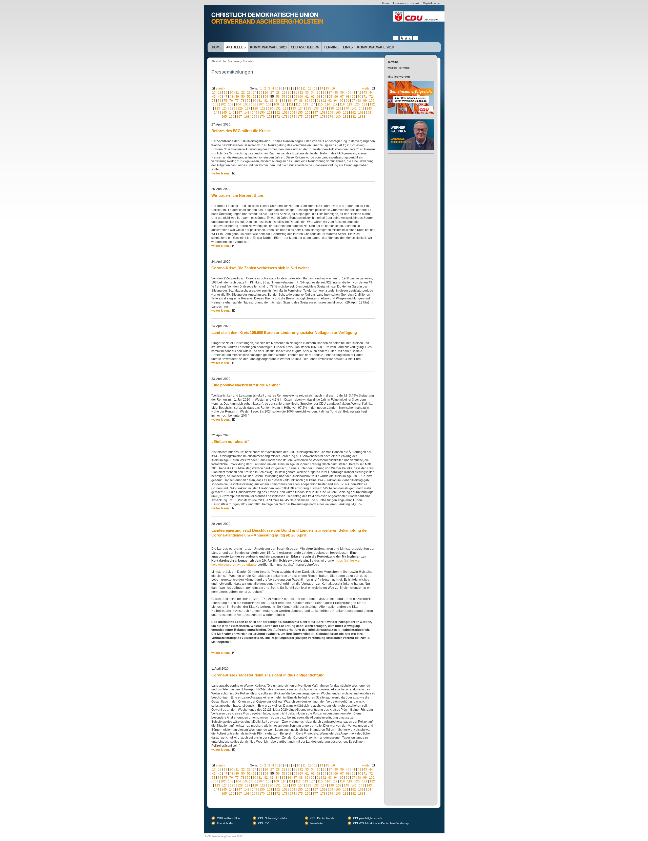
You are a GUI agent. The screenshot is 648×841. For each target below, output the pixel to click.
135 (308, 108)
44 (371, 92)
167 (239, 116)
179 (330, 116)
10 (298, 88)
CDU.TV (263, 823)
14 (321, 88)
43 (365, 92)
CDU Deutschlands (322, 818)
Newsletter (316, 823)
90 (312, 100)
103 (230, 104)
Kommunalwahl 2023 (268, 47)
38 (336, 92)
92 (324, 100)
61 (307, 96)
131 (278, 108)
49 (237, 96)
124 (225, 108)
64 (324, 96)
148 (247, 112)
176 (307, 116)
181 (345, 116)
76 (231, 100)
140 (346, 108)
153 (285, 112)
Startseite (233, 61)
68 (348, 96)
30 (289, 92)
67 (342, 96)
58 (289, 96)
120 (357, 104)
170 (262, 116)
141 (354, 108)
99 (365, 100)
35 (318, 92)
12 (310, 88)
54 (266, 96)
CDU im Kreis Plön (228, 818)
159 (330, 112)
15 (327, 88)
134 (300, 108)
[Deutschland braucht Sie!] (411, 82)
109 (276, 104)
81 (260, 100)
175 (300, 116)
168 (247, 116)
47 (225, 96)
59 (295, 96)
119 (349, 104)
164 (368, 112)
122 (372, 104)
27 (272, 92)
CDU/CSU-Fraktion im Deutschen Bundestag (381, 823)
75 (225, 100)
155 (300, 112)
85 (283, 100)
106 (253, 104)
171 (269, 116)
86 (289, 100)
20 (231, 92)
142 (361, 108)
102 (223, 104)
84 (277, 100)
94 (336, 100)
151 (269, 112)
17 (214, 92)
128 (255, 108)
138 (331, 108)
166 (231, 116)
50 (243, 96)
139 (338, 108)
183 (360, 116)
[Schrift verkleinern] (409, 39)
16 (333, 88)
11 (304, 88)
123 (217, 108)
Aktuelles (236, 47)
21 (237, 92)
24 (254, 92)
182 (353, 116)
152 (277, 112)
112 (298, 104)
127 (247, 108)
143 (369, 108)
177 (315, 116)
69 (353, 96)
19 (225, 92)
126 (240, 108)
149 (254, 112)
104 (238, 104)
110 (283, 104)
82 (266, 100)
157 (315, 112)
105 (246, 104)
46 (219, 96)
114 (312, 104)
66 (336, 96)
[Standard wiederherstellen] (405, 39)
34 (313, 92)
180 (338, 116)
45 (214, 96)
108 (268, 104)
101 (215, 104)
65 (330, 96)
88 (301, 100)
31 (295, 92)
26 (266, 92)
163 (360, 112)
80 (254, 100)
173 (285, 116)
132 (285, 108)
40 (348, 92)
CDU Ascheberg (305, 47)
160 (338, 112)
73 (213, 100)
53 (260, 96)
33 (307, 92)
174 (292, 116)
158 (323, 112)
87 (295, 100)
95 (341, 100)
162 (353, 112)
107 (261, 104)
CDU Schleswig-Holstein (273, 818)
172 (277, 116)
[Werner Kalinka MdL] (411, 121)
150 (262, 112)
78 (243, 100)
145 (224, 112)
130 (270, 108)
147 (239, 112)
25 (260, 92)
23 (249, 92)
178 (323, 116)
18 (219, 92)
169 (254, 116)
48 (231, 96)
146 (231, 112)
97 (353, 100)
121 (364, 104)
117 (334, 104)
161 (345, 112)
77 (237, 100)
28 (278, 92)
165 (224, 116)
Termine (331, 47)
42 (359, 92)
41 (353, 92)
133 (293, 108)
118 (342, 104)
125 (232, 108)
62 (313, 96)
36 (324, 92)
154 (292, 112)
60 (301, 96)
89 (307, 100)
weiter (366, 88)
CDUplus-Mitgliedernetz (367, 818)
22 (243, 92)
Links (348, 47)
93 (330, 100)
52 (254, 96)
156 (307, 112)
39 (342, 92)
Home (217, 47)
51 (249, 96)
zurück (220, 88)
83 (272, 100)
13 (315, 88)
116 (327, 104)
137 (323, 108)
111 (291, 104)
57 (284, 96)
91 (318, 100)
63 (318, 96)
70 (359, 96)
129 (263, 108)
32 (301, 92)
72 (371, 96)
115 (320, 104)
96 (347, 100)
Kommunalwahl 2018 (375, 47)
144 (216, 112)
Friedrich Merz (226, 823)
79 (248, 100)
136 (316, 108)
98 (359, 100)
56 (278, 96)
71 (365, 96)
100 (371, 100)
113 (305, 104)
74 (219, 100)
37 (330, 92)
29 (284, 92)
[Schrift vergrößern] (396, 39)
